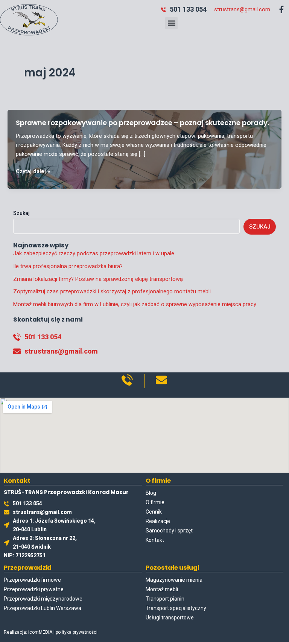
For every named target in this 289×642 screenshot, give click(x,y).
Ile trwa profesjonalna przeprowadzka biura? (68, 266)
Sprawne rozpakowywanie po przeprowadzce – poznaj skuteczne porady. (142, 122)
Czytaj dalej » (33, 172)
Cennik (154, 512)
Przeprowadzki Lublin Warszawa (42, 608)
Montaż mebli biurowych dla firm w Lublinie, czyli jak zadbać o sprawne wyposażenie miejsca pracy (134, 304)
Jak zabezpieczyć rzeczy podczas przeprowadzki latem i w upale (93, 253)
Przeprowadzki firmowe (32, 580)
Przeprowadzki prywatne (34, 589)
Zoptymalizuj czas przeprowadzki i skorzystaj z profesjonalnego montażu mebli (112, 291)
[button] (171, 23)
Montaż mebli (162, 589)
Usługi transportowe (170, 618)
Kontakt (155, 540)
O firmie (155, 502)
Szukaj (21, 213)
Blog (151, 493)
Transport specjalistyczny (176, 608)
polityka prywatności (76, 632)
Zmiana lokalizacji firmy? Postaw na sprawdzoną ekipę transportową (98, 279)
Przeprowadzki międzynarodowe (43, 599)
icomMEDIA (40, 632)
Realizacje (158, 521)
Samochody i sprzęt (169, 531)
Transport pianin (165, 599)
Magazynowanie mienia (174, 580)
